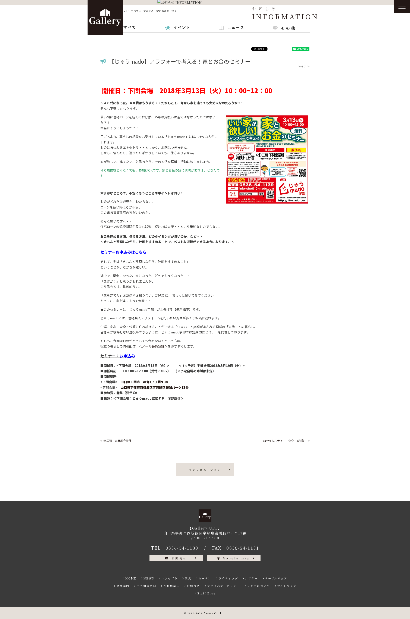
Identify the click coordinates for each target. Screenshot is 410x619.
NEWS (149, 578)
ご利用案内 (171, 586)
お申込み (127, 355)
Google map (236, 558)
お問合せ (179, 558)
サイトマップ (286, 586)
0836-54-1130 (182, 548)
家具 (188, 578)
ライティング (228, 578)
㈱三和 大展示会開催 (117, 441)
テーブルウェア (276, 578)
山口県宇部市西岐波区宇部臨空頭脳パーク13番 (155, 387)
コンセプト (169, 578)
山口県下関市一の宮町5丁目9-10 (144, 382)
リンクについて (258, 586)
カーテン (204, 578)
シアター (251, 578)
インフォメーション (205, 470)
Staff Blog (206, 593)
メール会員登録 (153, 346)
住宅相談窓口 (146, 586)
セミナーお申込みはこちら (123, 252)
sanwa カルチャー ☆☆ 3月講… (284, 441)
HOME (130, 578)
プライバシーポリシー (223, 586)
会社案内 (123, 586)
